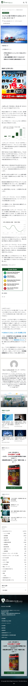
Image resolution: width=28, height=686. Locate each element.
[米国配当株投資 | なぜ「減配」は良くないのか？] (7, 433)
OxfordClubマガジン (11, 10)
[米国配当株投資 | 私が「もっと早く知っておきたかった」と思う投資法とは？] (7, 417)
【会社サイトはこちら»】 (14, 610)
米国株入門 (6, 540)
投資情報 (6, 535)
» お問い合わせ (4, 637)
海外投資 (6, 538)
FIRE (5, 575)
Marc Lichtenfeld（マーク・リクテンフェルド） (13, 21)
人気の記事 (5, 564)
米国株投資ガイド (7, 577)
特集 (4, 573)
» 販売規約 (3, 628)
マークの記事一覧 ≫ (14, 387)
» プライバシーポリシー (6, 623)
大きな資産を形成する (8, 569)
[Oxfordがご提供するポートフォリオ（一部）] (6, 519)
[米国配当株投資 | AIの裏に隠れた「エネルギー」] (20, 433)
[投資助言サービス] (6, 506)
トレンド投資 (7, 533)
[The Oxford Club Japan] (7, 2)
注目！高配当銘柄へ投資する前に (18, 511)
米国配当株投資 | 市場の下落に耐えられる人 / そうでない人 (20, 423)
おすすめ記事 (6, 557)
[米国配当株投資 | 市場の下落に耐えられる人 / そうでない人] (20, 417)
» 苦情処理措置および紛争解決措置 (8, 635)
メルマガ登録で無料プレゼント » (14, 487)
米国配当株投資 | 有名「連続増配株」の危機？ (14, 401)
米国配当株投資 (19, 10)
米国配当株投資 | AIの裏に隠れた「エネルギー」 (20, 438)
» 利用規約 (3, 625)
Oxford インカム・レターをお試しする (14, 332)
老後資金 (6, 544)
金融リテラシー (8, 398)
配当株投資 (6, 546)
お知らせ (5, 560)
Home (4, 10)
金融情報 (6, 551)
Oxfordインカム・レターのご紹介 (10, 553)
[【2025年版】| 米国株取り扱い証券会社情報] (6, 500)
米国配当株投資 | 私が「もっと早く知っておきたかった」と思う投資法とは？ (7, 424)
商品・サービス (6, 566)
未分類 (4, 571)
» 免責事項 (3, 630)
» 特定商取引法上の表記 (6, 621)
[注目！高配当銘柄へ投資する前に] (6, 513)
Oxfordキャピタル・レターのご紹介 (11, 555)
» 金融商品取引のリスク (6, 632)
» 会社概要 (3, 618)
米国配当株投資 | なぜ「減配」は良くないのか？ (7, 439)
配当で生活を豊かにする (8, 580)
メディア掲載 (6, 562)
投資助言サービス (15, 504)
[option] (14, 399)
